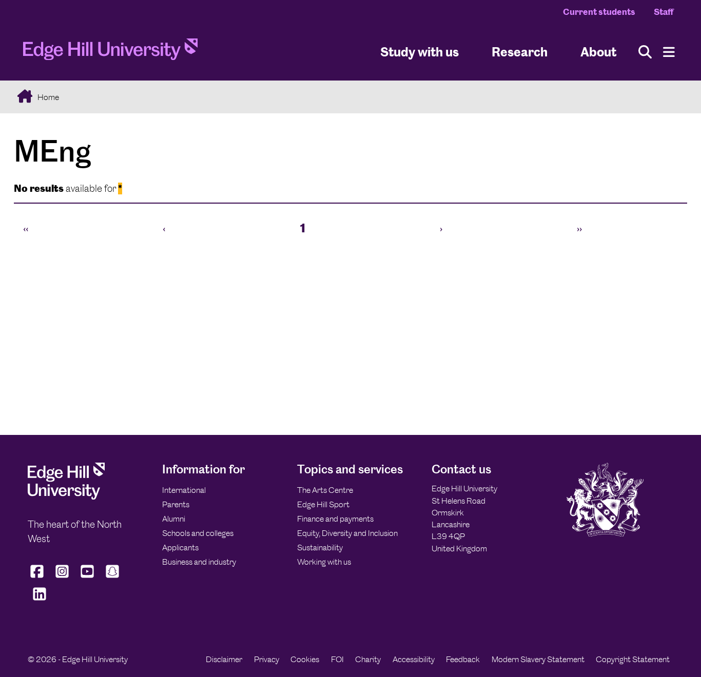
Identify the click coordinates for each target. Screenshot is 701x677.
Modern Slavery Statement (538, 659)
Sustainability (320, 547)
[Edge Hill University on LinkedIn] (39, 600)
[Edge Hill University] (66, 497)
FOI (337, 659)
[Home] (110, 52)
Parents (175, 504)
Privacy (266, 659)
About (598, 51)
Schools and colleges (197, 533)
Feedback (463, 659)
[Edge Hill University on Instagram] (62, 578)
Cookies (304, 659)
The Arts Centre (325, 490)
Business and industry (199, 562)
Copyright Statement (633, 659)
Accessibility (414, 659)
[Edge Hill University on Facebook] (38, 578)
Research (520, 51)
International (184, 490)
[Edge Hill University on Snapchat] (112, 578)
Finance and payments (335, 519)
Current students (599, 12)
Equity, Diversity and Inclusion (347, 533)
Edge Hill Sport (323, 504)
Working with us (324, 562)
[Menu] (669, 52)
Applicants (180, 547)
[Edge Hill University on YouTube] (87, 578)
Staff (663, 12)
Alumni (173, 519)
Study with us (419, 51)
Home (47, 97)
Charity (368, 659)
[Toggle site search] (645, 52)
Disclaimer (224, 659)
